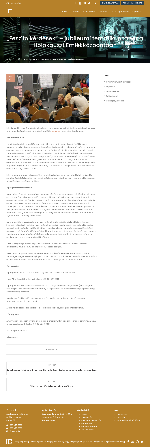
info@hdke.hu (14, 431)
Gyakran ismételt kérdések (118, 82)
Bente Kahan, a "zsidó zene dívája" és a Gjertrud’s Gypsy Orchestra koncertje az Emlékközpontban (52, 370)
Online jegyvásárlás (110, 3)
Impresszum (122, 414)
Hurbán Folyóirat (90, 11)
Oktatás (103, 11)
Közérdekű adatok (89, 426)
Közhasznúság (87, 423)
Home (8, 59)
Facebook (52, 349)
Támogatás (86, 417)
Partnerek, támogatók (91, 420)
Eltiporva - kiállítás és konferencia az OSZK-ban (51, 386)
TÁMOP (84, 414)
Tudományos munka (120, 11)
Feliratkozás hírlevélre (132, 3)
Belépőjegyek (112, 96)
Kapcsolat (136, 11)
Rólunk (64, 11)
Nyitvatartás (15, 3)
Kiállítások (75, 11)
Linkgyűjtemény (113, 91)
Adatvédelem (87, 429)
